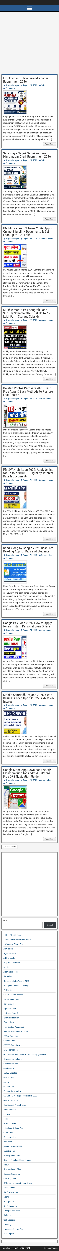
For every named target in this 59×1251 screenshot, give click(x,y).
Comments (10, 88)
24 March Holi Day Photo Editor (17, 939)
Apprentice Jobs (10, 972)
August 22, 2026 (30, 239)
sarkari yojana (47, 239)
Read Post (49, 144)
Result (6, 1165)
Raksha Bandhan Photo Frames (17, 1160)
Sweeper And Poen (11, 1211)
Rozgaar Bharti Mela (12, 1169)
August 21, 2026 (30, 480)
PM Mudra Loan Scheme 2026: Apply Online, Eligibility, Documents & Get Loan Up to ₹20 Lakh (27, 231)
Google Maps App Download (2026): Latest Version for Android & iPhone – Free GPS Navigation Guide (28, 773)
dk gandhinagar (12, 85)
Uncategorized (9, 1233)
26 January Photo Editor (14, 944)
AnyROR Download (11, 963)
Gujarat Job (8, 1086)
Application (46, 398)
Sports (6, 1197)
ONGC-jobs (8, 1132)
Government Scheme (12, 1059)
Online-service (9, 1137)
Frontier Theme (50, 1248)
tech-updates (9, 1220)
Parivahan (7, 1142)
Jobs (43, 85)
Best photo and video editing (15, 985)
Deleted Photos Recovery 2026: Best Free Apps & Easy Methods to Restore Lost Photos (28, 391)
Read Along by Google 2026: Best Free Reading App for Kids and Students (28, 549)
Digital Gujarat (9, 1008)
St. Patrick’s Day (10, 1206)
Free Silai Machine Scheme (15, 1031)
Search (6, 920)
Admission (8, 949)
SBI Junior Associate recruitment (17, 1183)
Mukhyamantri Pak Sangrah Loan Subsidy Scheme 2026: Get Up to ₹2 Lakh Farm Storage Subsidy (26, 313)
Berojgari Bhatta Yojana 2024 (16, 981)
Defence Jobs (9, 1004)
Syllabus (7, 1215)
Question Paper (10, 1151)
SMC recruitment (10, 1192)
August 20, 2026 (30, 630)
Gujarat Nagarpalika (12, 1091)
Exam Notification (11, 1018)
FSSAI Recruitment (12, 1036)
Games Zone (9, 1041)
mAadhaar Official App (13, 1128)
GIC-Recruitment (10, 1050)
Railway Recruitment (12, 1155)
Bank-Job (7, 976)
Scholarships (9, 1188)
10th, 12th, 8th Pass (12, 935)
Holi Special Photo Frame (14, 1105)
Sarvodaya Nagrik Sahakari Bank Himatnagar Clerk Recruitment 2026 (27, 154)
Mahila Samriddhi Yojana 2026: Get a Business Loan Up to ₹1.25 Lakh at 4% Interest (28, 698)
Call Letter (7, 990)
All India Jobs (9, 958)
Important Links (10, 1110)
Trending (7, 1224)
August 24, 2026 (30, 85)
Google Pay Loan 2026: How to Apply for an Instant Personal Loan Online (27, 624)
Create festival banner (13, 995)
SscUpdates (46, 555)
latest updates (9, 1123)
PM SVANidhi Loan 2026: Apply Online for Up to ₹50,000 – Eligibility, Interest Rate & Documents (28, 473)
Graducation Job (10, 1064)
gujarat (6, 1082)
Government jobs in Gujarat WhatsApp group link (24, 1054)
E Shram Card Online (12, 1013)
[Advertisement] (29, 43)
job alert (6, 1114)
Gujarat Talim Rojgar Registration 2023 (20, 1096)
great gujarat (8, 1068)
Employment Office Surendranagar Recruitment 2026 (25, 79)
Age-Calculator (9, 953)
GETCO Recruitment (12, 1045)
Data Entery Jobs (11, 999)
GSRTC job (8, 1077)
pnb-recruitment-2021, (13, 1146)
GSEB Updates (10, 1073)
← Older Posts (9, 847)
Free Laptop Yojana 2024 (14, 1027)
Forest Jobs (8, 1022)
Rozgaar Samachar (11, 1174)
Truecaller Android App (13, 1229)
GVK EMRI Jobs (10, 1100)
